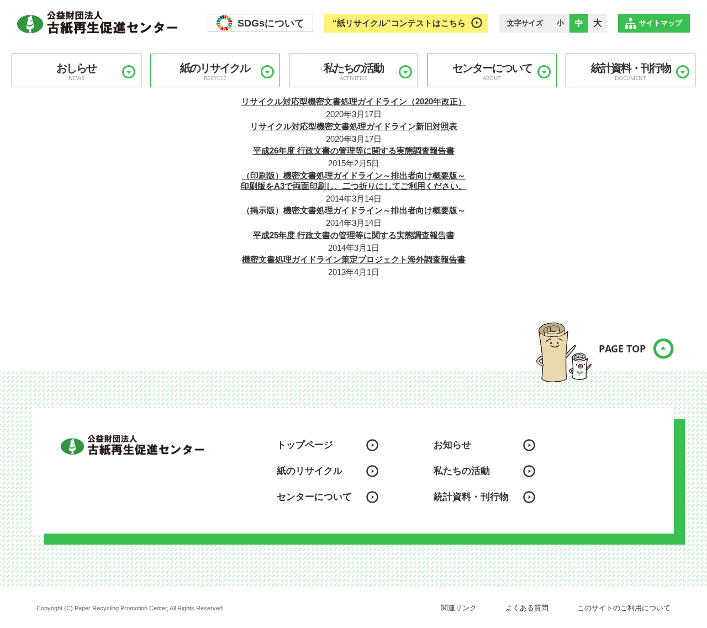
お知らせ (452, 445)
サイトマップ (660, 23)
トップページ (305, 445)
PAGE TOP (622, 348)
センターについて (492, 72)
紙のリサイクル (215, 72)
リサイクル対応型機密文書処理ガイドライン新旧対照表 (353, 126)
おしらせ (76, 72)
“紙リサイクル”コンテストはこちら (399, 23)
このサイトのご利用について (624, 608)
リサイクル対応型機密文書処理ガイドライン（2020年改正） (353, 101)
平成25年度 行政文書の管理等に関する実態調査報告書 (354, 235)
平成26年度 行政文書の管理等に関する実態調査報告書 (354, 150)
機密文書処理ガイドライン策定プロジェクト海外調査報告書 (354, 259)
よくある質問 (526, 608)
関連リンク (459, 608)
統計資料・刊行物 (631, 72)
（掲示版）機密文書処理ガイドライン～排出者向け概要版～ (354, 210)
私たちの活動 (353, 72)
